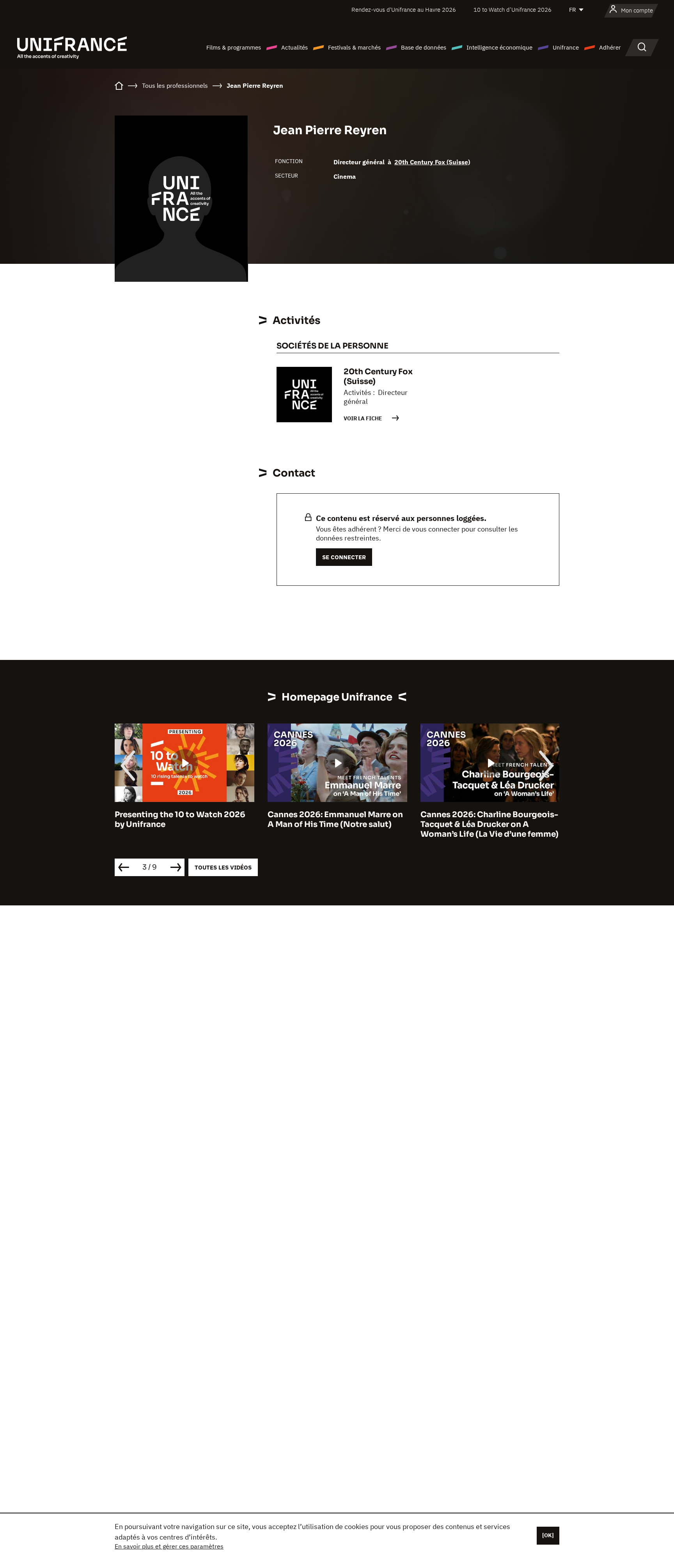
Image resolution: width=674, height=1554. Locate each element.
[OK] (548, 1535)
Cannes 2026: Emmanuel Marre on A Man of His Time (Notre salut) (335, 819)
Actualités (294, 47)
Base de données (423, 47)
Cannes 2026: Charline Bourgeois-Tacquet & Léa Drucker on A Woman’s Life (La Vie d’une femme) (489, 824)
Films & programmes (233, 47)
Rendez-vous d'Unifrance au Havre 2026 (403, 9)
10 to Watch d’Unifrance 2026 (513, 9)
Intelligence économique (499, 47)
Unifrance (566, 47)
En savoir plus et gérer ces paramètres (169, 1546)
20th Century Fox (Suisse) (432, 162)
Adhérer (610, 47)
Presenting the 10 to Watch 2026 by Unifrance (180, 819)
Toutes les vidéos (223, 867)
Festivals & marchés (354, 47)
